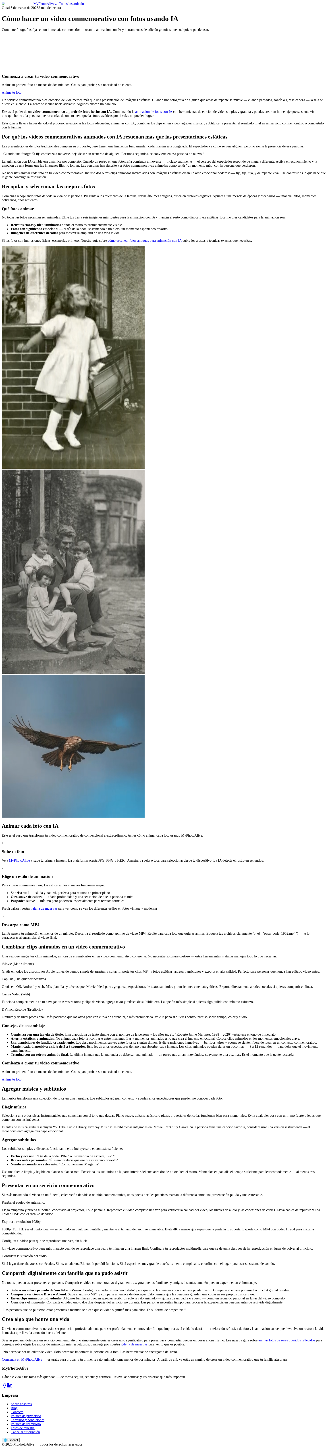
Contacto (17, 1412)
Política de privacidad (26, 1416)
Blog (14, 1408)
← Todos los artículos (69, 4)
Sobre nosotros (21, 1404)
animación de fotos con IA (153, 111)
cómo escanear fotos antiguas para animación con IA (145, 240)
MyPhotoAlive (19, 860)
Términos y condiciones (27, 1420)
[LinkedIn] (9, 1387)
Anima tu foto (11, 92)
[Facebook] (4, 1387)
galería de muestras (44, 908)
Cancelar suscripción (25, 1432)
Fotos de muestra (23, 1428)
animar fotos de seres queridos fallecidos (286, 1340)
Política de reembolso (26, 1424)
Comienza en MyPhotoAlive (22, 1359)
